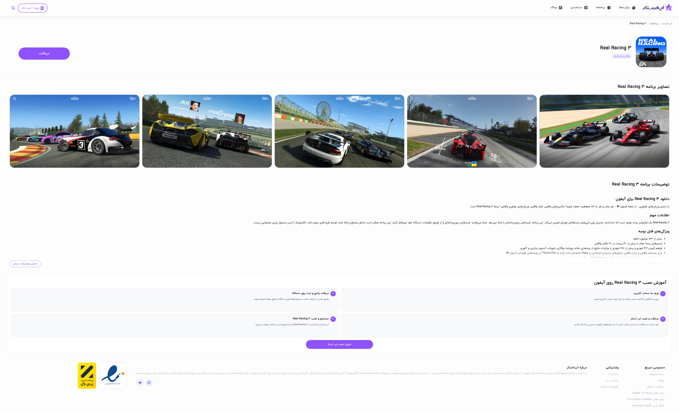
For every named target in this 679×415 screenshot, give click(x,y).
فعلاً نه (285, 222)
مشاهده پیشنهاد (320, 222)
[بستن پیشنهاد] (273, 167)
